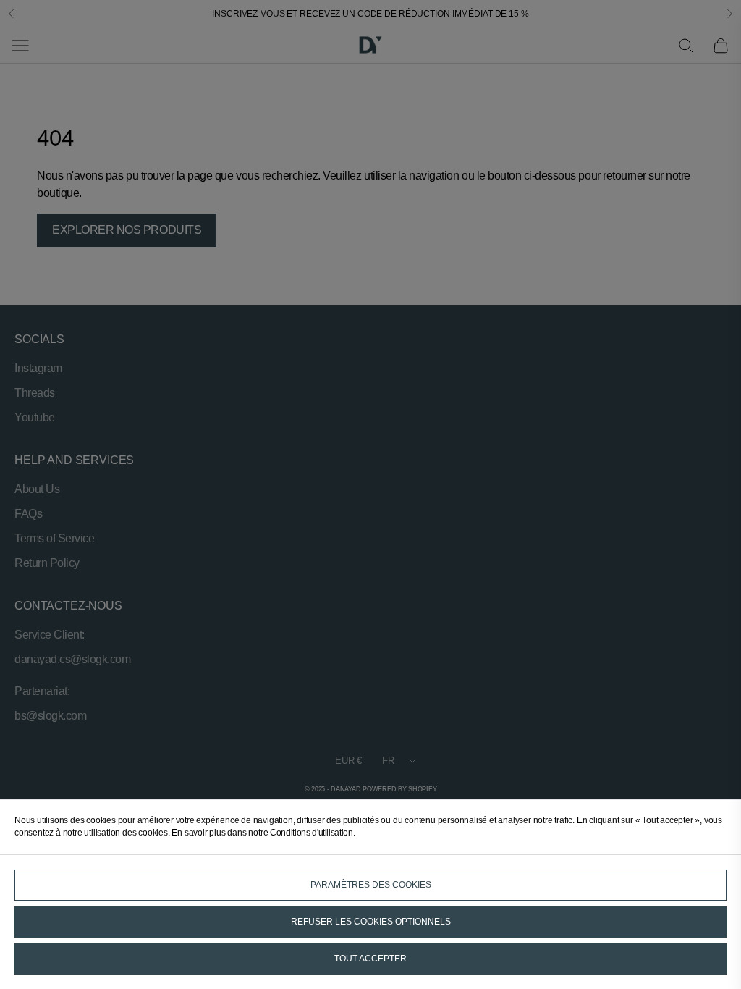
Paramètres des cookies (370, 885)
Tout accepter (370, 959)
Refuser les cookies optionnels (371, 922)
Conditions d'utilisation (311, 833)
